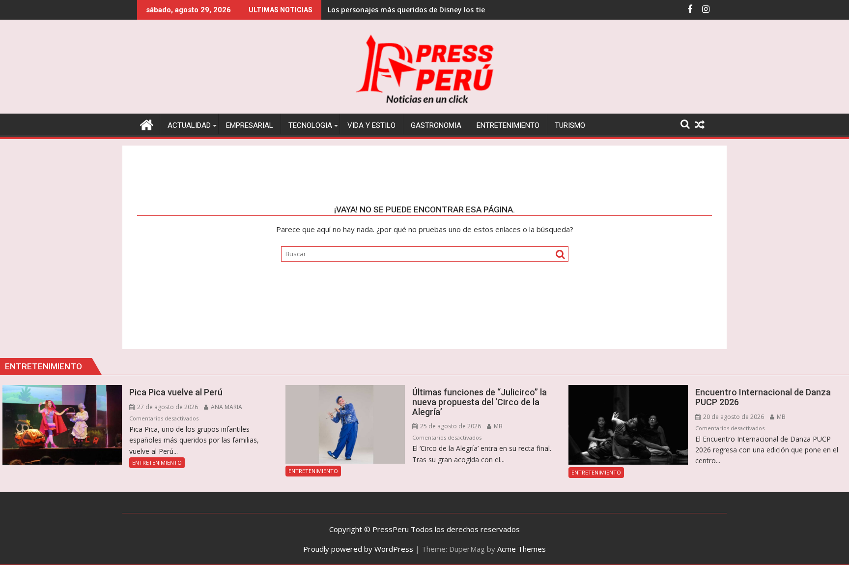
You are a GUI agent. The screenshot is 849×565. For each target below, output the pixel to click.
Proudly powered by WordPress (358, 549)
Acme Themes (521, 549)
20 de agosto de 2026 (733, 417)
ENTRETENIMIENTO (157, 462)
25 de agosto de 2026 (450, 426)
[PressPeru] (147, 123)
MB (497, 426)
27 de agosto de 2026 (167, 407)
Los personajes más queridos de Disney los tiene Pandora (426, 9)
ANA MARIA (225, 407)
